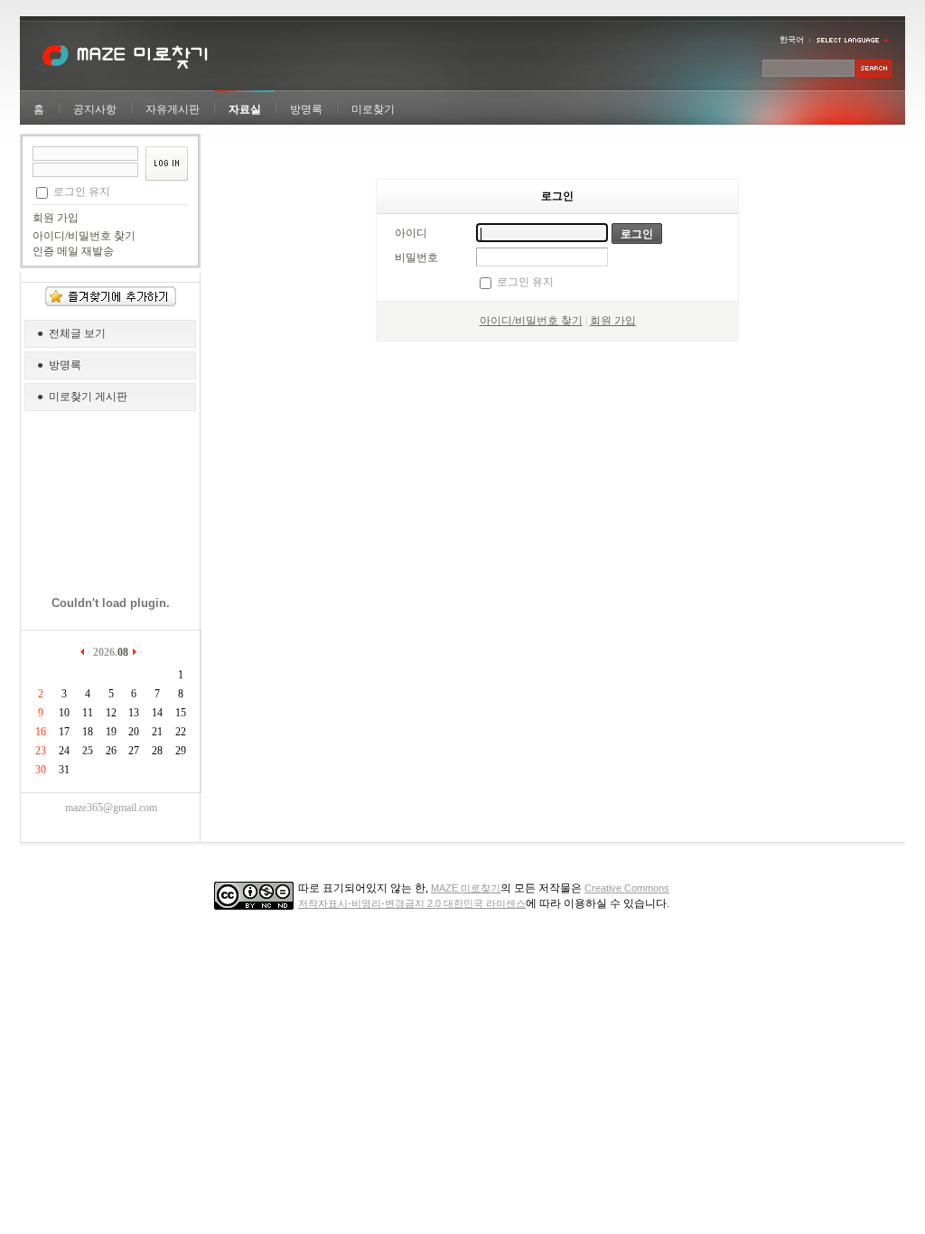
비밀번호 (416, 257)
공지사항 (95, 109)
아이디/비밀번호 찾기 (84, 235)
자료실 (245, 109)
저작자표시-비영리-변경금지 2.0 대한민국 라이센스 (412, 903)
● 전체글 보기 (71, 333)
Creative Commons (626, 888)
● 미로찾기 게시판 (82, 396)
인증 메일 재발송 (73, 251)
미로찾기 (373, 109)
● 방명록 (59, 365)
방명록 (306, 109)
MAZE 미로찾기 (465, 888)
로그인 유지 (81, 191)
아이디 (411, 233)
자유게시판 (172, 109)
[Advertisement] (111, 497)
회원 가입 (56, 217)
